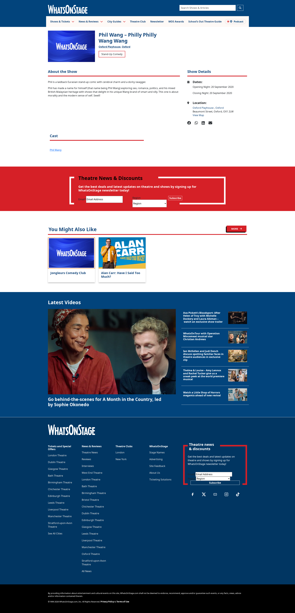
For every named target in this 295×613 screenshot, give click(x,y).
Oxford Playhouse (203, 107)
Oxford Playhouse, (110, 46)
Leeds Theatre (56, 502)
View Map (198, 115)
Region (136, 197)
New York (121, 459)
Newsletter (157, 21)
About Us (154, 472)
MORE (235, 228)
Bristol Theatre (90, 500)
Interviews (88, 466)
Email (82, 199)
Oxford (126, 46)
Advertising (156, 459)
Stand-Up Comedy (111, 54)
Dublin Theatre (56, 462)
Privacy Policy (107, 601)
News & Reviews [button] (89, 21)
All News (87, 571)
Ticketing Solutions (160, 479)
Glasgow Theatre (58, 469)
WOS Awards (176, 21)
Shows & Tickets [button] (60, 21)
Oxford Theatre (91, 554)
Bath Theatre (55, 475)
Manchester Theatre (60, 516)
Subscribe (175, 198)
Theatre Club (138, 21)
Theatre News (90, 452)
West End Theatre (92, 472)
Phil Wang (55, 150)
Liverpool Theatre (58, 509)
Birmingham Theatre (60, 482)
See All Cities (55, 533)
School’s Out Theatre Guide (205, 21)
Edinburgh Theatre (59, 496)
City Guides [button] (114, 21)
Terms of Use (122, 601)
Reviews (86, 459)
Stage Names (157, 452)
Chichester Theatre (59, 489)
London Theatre (57, 455)
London (120, 452)
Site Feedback (157, 466)
